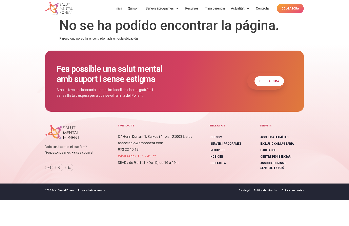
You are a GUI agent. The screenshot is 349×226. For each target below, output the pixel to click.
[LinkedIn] (69, 167)
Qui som (133, 8)
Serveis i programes (160, 8)
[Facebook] (59, 167)
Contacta (262, 8)
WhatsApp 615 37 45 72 (137, 156)
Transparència (215, 8)
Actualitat (237, 8)
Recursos (192, 8)
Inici (119, 8)
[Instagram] (49, 167)
